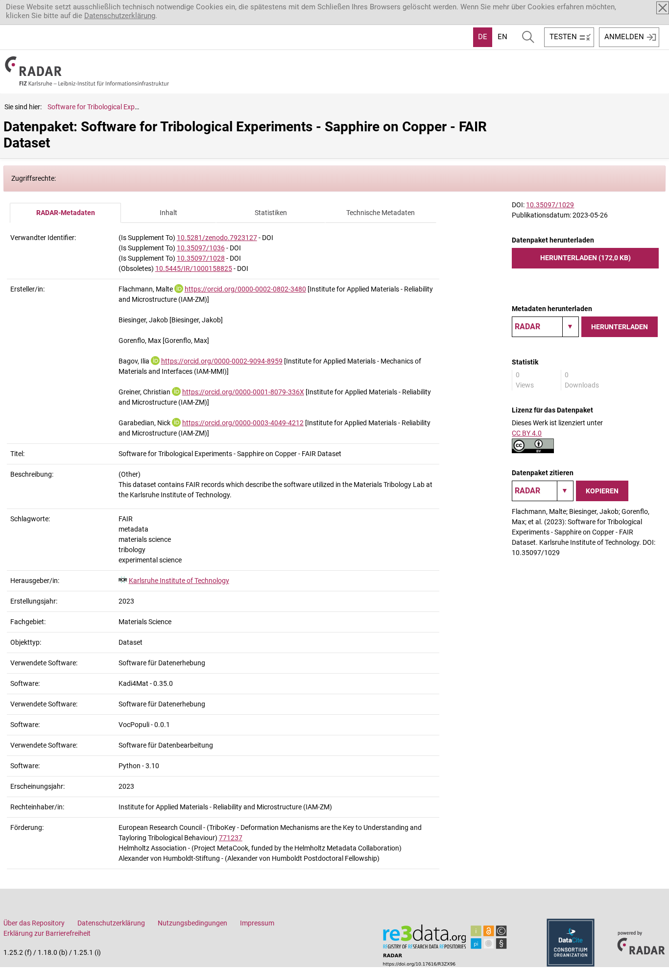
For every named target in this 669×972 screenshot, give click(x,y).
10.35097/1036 (201, 248)
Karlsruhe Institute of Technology (179, 580)
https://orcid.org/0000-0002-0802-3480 (245, 289)
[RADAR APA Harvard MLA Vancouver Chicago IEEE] (542, 491)
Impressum (257, 923)
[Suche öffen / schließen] (528, 37)
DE (482, 36)
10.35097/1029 (550, 205)
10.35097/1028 (201, 258)
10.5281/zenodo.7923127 (217, 238)
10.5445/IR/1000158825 (193, 268)
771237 (230, 838)
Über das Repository (34, 923)
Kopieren (602, 491)
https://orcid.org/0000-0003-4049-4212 (243, 423)
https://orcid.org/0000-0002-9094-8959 (222, 361)
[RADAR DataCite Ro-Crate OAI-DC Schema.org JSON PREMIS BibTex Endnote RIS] (545, 326)
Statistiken (271, 213)
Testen (563, 36)
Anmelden (624, 36)
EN (502, 36)
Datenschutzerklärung (119, 15)
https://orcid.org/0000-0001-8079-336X (243, 392)
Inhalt (168, 213)
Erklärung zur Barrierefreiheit (47, 933)
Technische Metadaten (380, 213)
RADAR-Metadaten (65, 213)
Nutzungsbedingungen (192, 923)
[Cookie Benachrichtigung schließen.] (662, 7)
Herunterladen (619, 327)
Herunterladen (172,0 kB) (585, 258)
